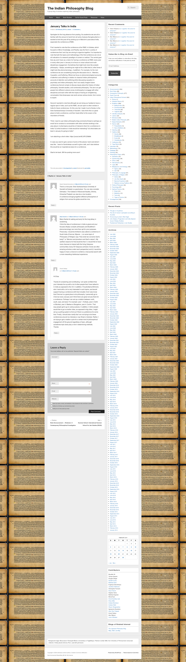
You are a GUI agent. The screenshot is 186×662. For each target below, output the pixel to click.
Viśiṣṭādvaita (118, 140)
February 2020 (114, 381)
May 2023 (112, 306)
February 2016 (114, 479)
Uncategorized (67, 168)
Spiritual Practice (117, 189)
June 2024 (113, 281)
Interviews (113, 146)
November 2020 (114, 363)
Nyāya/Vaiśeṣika (117, 122)
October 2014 (114, 512)
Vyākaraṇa (115, 142)
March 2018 (113, 428)
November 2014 (114, 510)
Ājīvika (114, 99)
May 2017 (112, 448)
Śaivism (114, 124)
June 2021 (113, 348)
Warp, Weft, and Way (114, 630)
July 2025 (112, 257)
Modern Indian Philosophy (119, 120)
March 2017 (113, 452)
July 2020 (112, 371)
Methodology (113, 148)
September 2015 (114, 489)
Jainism (114, 116)
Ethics (114, 160)
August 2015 (113, 491)
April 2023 (113, 308)
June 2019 (113, 397)
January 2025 (114, 269)
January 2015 (114, 505)
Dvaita (116, 138)
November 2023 (114, 295)
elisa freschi (63, 217)
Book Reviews (67, 17)
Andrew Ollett (112, 605)
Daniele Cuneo (112, 580)
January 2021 (114, 359)
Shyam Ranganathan (114, 607)
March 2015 (113, 501)
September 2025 (114, 253)
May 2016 (112, 473)
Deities (116, 177)
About (58, 17)
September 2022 (114, 322)
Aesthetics (115, 156)
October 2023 (114, 297)
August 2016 (113, 467)
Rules (102, 17)
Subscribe (114, 73)
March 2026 (113, 242)
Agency (116, 169)
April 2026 (113, 240)
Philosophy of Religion (118, 175)
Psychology (115, 187)
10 (135, 547)
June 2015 (113, 495)
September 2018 (114, 416)
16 (131, 550)
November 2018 (114, 412)
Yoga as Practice (119, 197)
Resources (94, 17)
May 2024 (112, 283)
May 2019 (112, 399)
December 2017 (114, 434)
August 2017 (113, 442)
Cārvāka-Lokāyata (117, 114)
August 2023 (113, 299)
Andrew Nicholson (113, 603)
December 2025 (114, 246)
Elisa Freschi (112, 591)
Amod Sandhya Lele (114, 599)
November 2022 (114, 318)
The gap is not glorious (116, 211)
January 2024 (114, 291)
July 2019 (112, 395)
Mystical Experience (120, 181)
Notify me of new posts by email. (61, 408)
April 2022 (113, 332)
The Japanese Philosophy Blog (117, 628)
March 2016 (113, 477)
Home (51, 17)
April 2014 (113, 524)
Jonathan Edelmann (114, 587)
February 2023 (114, 312)
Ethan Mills (111, 601)
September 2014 (114, 514)
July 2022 (112, 326)
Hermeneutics (116, 162)
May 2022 (112, 330)
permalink (87, 168)
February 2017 (114, 454)
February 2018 (114, 430)
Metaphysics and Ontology (119, 167)
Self (115, 171)
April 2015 (113, 499)
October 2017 (114, 438)
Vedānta (114, 132)
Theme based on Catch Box (131, 652)
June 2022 (113, 328)
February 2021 (114, 357)
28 (123, 557)
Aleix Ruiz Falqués (113, 611)
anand (69, 29)
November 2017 (114, 436)
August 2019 (113, 393)
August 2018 (113, 418)
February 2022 (114, 336)
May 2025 (112, 261)
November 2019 (114, 387)
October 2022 (114, 320)
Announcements (114, 89)
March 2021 (113, 355)
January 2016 (114, 481)
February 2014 (114, 528)
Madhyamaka (118, 105)
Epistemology (116, 158)
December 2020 (114, 361)
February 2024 (114, 289)
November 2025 (114, 248)
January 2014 (114, 530)
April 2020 (113, 377)
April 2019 (113, 401)
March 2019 (113, 404)
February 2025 (114, 267)
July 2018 (112, 420)
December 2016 (114, 459)
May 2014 (112, 522)
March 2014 (113, 526)
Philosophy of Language (119, 173)
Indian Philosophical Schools (118, 97)
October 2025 (114, 250)
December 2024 (114, 271)
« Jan (110, 563)
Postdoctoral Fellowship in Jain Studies (121, 223)
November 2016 (114, 461)
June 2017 (113, 446)
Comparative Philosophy (117, 93)
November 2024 (114, 273)
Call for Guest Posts (81, 17)
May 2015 (112, 497)
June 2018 (113, 422)
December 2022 (114, 316)
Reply (53, 205)
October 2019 (114, 389)
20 (119, 554)
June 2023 (113, 304)
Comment (55, 357)
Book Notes (113, 91)
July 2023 (112, 302)
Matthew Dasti (112, 582)
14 (123, 550)
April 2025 (113, 263)
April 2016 (113, 475)
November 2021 (114, 342)
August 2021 (113, 346)
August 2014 (113, 516)
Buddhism (115, 103)
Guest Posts (113, 95)
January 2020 (114, 383)
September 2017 (114, 440)
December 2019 (114, 385)
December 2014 (114, 508)
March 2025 (113, 265)
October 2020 (114, 365)
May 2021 (112, 350)
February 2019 (114, 406)
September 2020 (114, 367)
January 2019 (114, 408)
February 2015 (114, 503)
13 (119, 550)
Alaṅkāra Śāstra (116, 101)
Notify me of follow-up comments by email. (64, 406)
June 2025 (113, 259)
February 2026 (114, 244)
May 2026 (112, 238)
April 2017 (113, 450)
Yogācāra (117, 111)
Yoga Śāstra (115, 144)
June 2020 (113, 373)
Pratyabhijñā (117, 126)
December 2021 (114, 340)
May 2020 (112, 375)
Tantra (116, 195)
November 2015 (114, 485)
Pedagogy (113, 150)
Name (53, 383)
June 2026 (113, 236)
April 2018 (113, 426)
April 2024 (113, 285)
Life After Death (118, 179)
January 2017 (114, 456)
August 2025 (113, 255)
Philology (112, 152)
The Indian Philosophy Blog (70, 8)
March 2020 (113, 379)
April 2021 (113, 352)
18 (110, 554)
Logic (113, 165)
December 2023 (114, 293)
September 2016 (114, 465)
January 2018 (114, 432)
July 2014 (112, 518)
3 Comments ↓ (77, 29)
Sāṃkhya (115, 130)
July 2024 (112, 279)
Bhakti (116, 191)
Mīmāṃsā (115, 118)
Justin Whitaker (112, 617)
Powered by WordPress (114, 652)
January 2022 (114, 338)
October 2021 (114, 344)
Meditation (117, 193)
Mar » (114, 563)
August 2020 (113, 369)
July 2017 (112, 444)
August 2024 (113, 277)
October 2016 (114, 463)
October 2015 (114, 487)
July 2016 (112, 469)
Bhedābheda (117, 136)
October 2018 (114, 414)
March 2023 (113, 310)
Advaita (116, 134)
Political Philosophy (117, 185)
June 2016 (113, 471)
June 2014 (113, 520)
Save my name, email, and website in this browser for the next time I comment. (73, 403)
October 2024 (114, 275)
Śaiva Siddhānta (119, 128)
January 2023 (114, 314)
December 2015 (114, 483)
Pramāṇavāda (118, 107)
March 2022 (113, 334)
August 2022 (113, 324)
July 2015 (112, 493)
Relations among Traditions (122, 183)
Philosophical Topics (115, 154)
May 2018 (112, 424)
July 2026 (112, 234)
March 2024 (113, 287)
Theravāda (117, 109)
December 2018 (114, 410)
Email (53, 391)
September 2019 (114, 391)
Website (54, 399)
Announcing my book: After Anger (119, 217)
